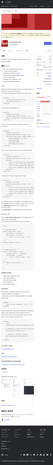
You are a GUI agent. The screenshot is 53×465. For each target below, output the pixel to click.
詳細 (4, 50)
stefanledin (15, 44)
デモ (2, 86)
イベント (42, 432)
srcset (49, 84)
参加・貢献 (43, 429)
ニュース (3, 432)
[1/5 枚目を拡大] (9, 381)
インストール (19, 50)
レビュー (10, 50)
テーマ (16, 432)
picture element (48, 78)
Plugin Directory (5, 6)
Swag (42, 437)
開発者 (29, 434)
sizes (46, 84)
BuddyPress (5, 448)
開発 (27, 50)
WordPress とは (5, 429)
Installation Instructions (7, 405)
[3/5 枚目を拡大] (21, 390)
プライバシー (4, 437)
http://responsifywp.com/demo (9, 356)
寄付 (42, 434)
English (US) (49, 72)
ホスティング (4, 434)
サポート (49, 50)
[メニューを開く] (51, 2)
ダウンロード (48, 43)
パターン (16, 437)
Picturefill (17, 73)
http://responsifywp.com (7, 349)
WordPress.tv (31, 437)
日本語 (6, 455)
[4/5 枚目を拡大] (32, 381)
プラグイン (17, 434)
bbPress (4, 446)
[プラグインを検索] (16, 11)
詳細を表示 (39, 88)
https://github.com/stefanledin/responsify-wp (12, 364)
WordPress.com (6, 441)
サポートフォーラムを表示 (43, 126)
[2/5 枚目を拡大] (21, 381)
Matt (3, 443)
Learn (28, 429)
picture (49, 76)
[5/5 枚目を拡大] (32, 387)
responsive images (47, 81)
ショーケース (17, 429)
